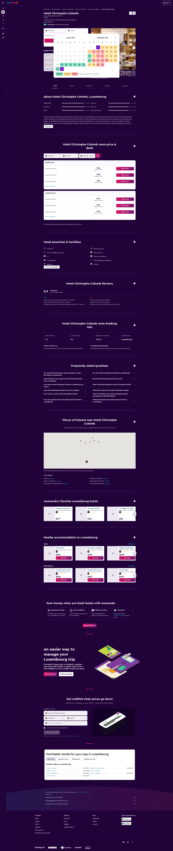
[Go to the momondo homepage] (12, 3)
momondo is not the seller (54, 797)
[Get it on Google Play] (126, 819)
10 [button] (62, 56)
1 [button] (83, 47)
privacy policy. (75, 736)
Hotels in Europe (56, 9)
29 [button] (83, 64)
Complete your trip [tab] (89, 759)
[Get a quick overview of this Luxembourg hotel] (134, 96)
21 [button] (79, 60)
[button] (3, 3)
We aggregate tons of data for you (57, 800)
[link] (64, 558)
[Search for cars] (3, 16)
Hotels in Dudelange (52, 773)
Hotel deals (46, 9)
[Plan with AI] (3, 23)
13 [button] (75, 56)
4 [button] (66, 51)
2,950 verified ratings (62, 24)
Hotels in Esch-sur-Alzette (97, 768)
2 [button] (57, 51)
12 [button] (70, 56)
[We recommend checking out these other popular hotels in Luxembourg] (134, 501)
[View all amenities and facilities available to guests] (134, 242)
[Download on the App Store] (126, 823)
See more (131, 544)
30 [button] (57, 69)
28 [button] (79, 64)
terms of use (67, 736)
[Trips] (3, 28)
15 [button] (83, 56)
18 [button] (66, 60)
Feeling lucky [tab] (76, 759)
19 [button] (70, 60)
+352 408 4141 (48, 22)
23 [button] (57, 64)
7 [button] (79, 51)
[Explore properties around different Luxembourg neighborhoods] (134, 537)
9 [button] (57, 56)
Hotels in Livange (51, 768)
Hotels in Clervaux (51, 770)
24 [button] (62, 64)
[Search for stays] (3, 12)
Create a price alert (119, 615)
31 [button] (62, 69)
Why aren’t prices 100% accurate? (57, 804)
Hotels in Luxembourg (67, 9)
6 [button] (89, 51)
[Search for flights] (3, 8)
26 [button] (70, 64)
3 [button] (106, 47)
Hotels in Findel (50, 775)
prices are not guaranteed (82, 792)
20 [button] (75, 60)
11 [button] (66, 56)
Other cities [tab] (50, 759)
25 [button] (66, 64)
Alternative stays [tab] (63, 759)
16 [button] (57, 60)
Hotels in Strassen (95, 770)
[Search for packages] (3, 19)
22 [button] (83, 60)
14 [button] (79, 56)
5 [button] (70, 51)
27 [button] (75, 64)
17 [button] (62, 60)
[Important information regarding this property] (134, 325)
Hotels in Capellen (95, 773)
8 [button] (83, 51)
